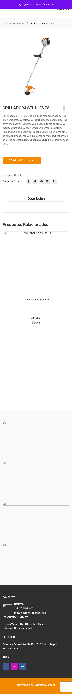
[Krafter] (36, 319)
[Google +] (47, 181)
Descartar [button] (48, 4)
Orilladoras (18, 23)
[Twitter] (35, 181)
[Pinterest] (41, 181)
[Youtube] (22, 666)
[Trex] (36, 323)
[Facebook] (28, 181)
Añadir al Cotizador (21, 160)
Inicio (5, 23)
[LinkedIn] (54, 181)
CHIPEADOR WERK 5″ (61, 109)
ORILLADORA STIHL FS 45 (67, 109)
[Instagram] (14, 666)
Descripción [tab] (36, 199)
